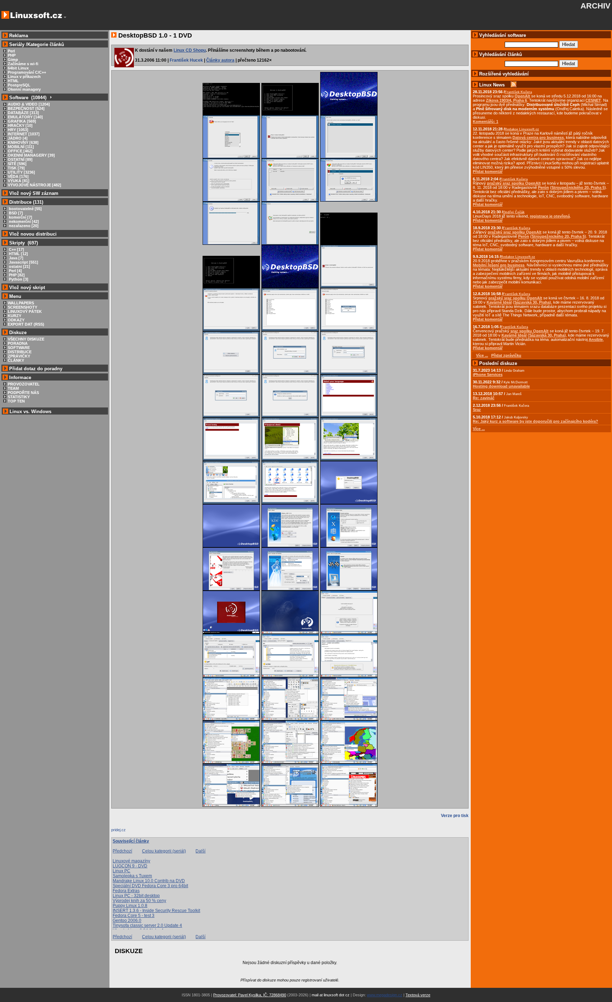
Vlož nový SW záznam (33, 193)
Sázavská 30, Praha (532, 302)
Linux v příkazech (24, 76)
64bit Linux (18, 68)
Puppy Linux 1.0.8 (130, 905)
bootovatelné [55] (25, 209)
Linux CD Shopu (190, 50)
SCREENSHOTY (22, 307)
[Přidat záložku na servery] (125, 831)
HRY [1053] (18, 130)
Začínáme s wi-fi (23, 64)
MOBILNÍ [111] (21, 147)
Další (200, 851)
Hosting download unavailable (501, 386)
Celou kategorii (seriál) (164, 851)
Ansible (596, 339)
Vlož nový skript (27, 287)
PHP (12, 55)
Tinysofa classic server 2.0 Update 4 (147, 925)
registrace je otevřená (550, 216)
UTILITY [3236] (21, 172)
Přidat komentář (488, 171)
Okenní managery (24, 89)
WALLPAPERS (21, 303)
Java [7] (15, 258)
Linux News (492, 85)
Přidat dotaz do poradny (35, 368)
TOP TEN (16, 401)
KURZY (14, 316)
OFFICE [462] (20, 151)
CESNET (593, 100)
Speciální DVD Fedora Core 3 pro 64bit (150, 885)
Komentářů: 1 (485, 121)
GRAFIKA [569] (22, 121)
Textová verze (418, 995)
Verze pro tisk (455, 815)
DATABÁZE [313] (23, 113)
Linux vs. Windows (30, 411)
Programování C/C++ (27, 72)
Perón (543, 187)
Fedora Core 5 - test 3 (133, 915)
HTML (13, 81)
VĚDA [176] (18, 176)
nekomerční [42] (23, 221)
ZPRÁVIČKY (19, 356)
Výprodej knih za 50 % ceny (139, 900)
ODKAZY (16, 320)
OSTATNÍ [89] (20, 159)
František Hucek (186, 60)
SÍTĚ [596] (17, 164)
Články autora (220, 60)
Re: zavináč (483, 398)
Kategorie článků (45, 44)
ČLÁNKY (16, 360)
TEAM (13, 388)
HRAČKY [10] (20, 125)
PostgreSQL (19, 85)
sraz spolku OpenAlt (529, 331)
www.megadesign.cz (384, 995)
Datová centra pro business (538, 137)
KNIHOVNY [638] (23, 142)
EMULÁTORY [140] (25, 117)
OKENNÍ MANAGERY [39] (31, 155)
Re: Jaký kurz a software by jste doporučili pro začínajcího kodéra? (535, 421)
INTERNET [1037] (24, 134)
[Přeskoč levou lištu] (65, 17)
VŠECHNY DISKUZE (26, 339)
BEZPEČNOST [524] (26, 108)
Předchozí (122, 851)
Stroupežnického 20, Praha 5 (578, 187)
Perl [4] (15, 271)
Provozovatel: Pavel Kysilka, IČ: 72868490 (249, 995)
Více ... (479, 429)
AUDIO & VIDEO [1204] (29, 104)
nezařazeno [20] (23, 226)
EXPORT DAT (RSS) (26, 324)
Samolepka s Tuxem (132, 875)
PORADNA (18, 343)
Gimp (13, 59)
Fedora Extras (126, 890)
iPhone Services (488, 374)
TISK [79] (16, 168)
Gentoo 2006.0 (127, 920)
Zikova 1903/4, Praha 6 (506, 100)
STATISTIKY (19, 397)
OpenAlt (522, 96)
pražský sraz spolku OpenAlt (514, 183)
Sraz (477, 409)
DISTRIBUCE (20, 352)
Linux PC (121, 870)
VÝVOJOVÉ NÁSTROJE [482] (34, 185)
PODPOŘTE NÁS (23, 392)
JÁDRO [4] (18, 138)
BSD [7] (15, 213)
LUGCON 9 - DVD (130, 865)
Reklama (18, 35)
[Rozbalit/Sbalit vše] (50, 97)
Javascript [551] (23, 262)
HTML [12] (18, 254)
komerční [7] (20, 217)
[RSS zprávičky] (513, 85)
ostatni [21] (19, 266)
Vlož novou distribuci (33, 234)
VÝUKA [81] (18, 181)
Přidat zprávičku (506, 355)
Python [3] (18, 279)
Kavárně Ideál (499, 302)
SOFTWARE (19, 347)
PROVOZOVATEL (24, 384)
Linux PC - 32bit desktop (136, 895)
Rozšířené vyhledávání (504, 74)
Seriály (16, 44)
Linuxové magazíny (131, 861)
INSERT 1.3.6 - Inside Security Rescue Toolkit (156, 910)
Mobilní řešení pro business (499, 265)
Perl (11, 51)
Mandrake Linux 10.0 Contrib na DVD (149, 880)
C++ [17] (16, 249)
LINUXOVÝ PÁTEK (25, 311)
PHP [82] (16, 275)
